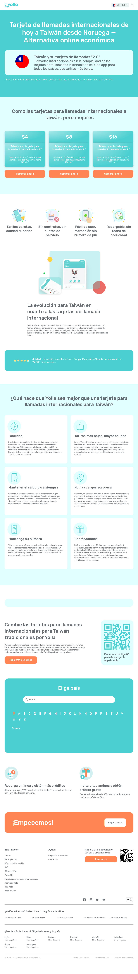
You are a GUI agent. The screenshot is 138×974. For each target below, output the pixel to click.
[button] (120, 5)
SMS (6, 867)
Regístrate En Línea (20, 659)
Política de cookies (81, 958)
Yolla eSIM (9, 875)
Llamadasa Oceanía (118, 917)
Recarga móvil (11, 859)
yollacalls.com (65, 790)
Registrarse (115, 822)
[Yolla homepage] (11, 5)
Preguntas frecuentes (58, 855)
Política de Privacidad (124, 958)
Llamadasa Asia (38, 917)
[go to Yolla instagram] (90, 899)
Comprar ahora (25, 173)
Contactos (53, 859)
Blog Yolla (9, 887)
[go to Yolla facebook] (84, 899)
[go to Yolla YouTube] (103, 899)
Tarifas (8, 855)
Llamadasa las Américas (94, 917)
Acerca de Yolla (11, 883)
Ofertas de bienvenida (14, 863)
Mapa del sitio (10, 891)
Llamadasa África (65, 917)
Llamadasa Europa (13, 917)
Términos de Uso (102, 958)
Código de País (11, 871)
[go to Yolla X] (97, 899)
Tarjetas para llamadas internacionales (21, 879)
